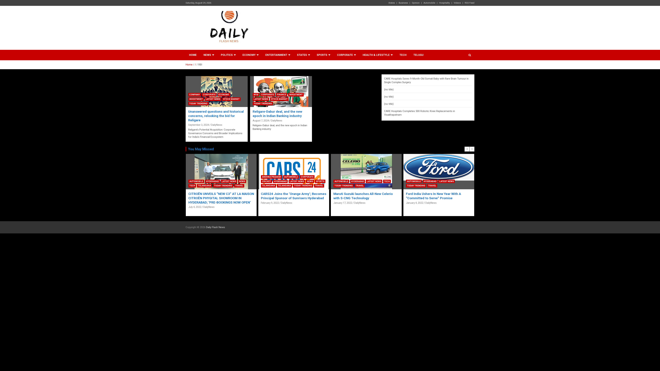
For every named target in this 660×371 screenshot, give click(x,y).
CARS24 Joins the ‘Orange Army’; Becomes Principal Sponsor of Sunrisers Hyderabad (293, 196)
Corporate (345, 55)
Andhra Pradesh (271, 177)
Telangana (204, 185)
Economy (249, 55)
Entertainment (276, 55)
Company (194, 94)
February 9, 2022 (270, 202)
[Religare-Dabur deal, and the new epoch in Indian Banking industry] (281, 91)
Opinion (416, 3)
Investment (196, 99)
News (207, 55)
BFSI (256, 94)
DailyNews (216, 124)
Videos (457, 3)
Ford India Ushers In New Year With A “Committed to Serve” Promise (433, 196)
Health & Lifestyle (376, 55)
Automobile (429, 3)
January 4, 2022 (414, 202)
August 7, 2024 (261, 120)
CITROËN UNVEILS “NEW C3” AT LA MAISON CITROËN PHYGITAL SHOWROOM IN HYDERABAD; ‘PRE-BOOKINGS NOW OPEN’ (221, 198)
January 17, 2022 (342, 202)
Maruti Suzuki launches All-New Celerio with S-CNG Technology (363, 196)
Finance (281, 94)
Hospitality (444, 3)
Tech (402, 55)
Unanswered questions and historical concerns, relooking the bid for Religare (216, 116)
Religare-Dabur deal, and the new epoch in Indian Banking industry (277, 114)
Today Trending (198, 103)
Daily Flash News (215, 227)
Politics (227, 55)
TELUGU (418, 55)
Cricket (266, 181)
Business (403, 3)
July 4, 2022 (194, 207)
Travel (239, 185)
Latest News (213, 99)
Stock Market (231, 99)
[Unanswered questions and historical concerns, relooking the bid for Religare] (216, 91)
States (391, 3)
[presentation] (467, 149)
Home (193, 55)
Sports (322, 55)
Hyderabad (212, 181)
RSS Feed (469, 3)
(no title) (389, 89)
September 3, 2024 (198, 124)
